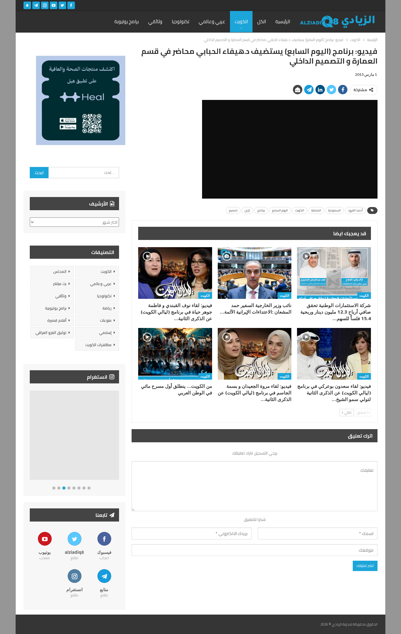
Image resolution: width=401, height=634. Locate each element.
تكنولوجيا (180, 21)
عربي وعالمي (212, 21)
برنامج (261, 210)
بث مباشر (59, 283)
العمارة (316, 210)
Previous (31, 436)
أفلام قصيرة (56, 320)
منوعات (106, 320)
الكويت (241, 21)
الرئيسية (282, 21)
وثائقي (155, 21)
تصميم (233, 210)
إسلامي (105, 332)
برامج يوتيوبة (126, 21)
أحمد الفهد (355, 210)
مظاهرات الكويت (98, 344)
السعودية (334, 210)
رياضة (107, 308)
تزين (247, 210)
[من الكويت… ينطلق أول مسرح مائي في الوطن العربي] (175, 354)
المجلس (59, 271)
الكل (261, 21)
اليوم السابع (280, 210)
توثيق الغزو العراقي (50, 332)
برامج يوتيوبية (55, 308)
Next (117, 436)
